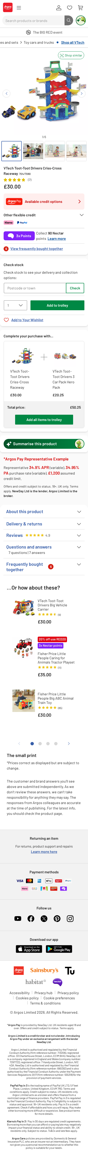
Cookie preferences (59, 998)
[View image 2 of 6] (33, 151)
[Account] (58, 7)
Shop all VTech (72, 42)
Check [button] (75, 288)
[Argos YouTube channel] (17, 918)
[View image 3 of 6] (55, 151)
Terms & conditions (45, 1003)
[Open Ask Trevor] (81, 20)
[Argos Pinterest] (57, 918)
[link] (44, 247)
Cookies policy (27, 998)
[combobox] (33, 20)
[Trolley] (80, 7)
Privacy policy (68, 993)
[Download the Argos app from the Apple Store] (29, 952)
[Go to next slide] (82, 94)
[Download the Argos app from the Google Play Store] (59, 952)
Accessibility (19, 993)
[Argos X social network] (44, 918)
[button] (71, 55)
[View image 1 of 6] (11, 151)
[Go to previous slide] (6, 94)
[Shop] (18, 7)
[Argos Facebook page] (30, 918)
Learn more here (44, 851)
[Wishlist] (69, 7)
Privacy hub (44, 993)
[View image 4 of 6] (76, 151)
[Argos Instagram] (70, 918)
